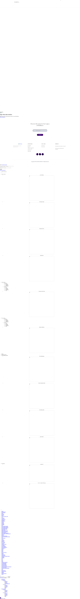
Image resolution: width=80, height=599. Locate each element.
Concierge (3, 463)
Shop (2, 560)
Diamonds (3, 520)
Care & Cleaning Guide (5, 516)
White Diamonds (4, 571)
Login (1, 169)
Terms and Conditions (4, 562)
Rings (2, 549)
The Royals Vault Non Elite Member (6, 566)
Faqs (2, 525)
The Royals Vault (4, 354)
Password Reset (4, 546)
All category (3, 579)
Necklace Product (4, 544)
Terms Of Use (43, 145)
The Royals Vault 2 (4, 565)
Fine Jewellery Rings (4, 528)
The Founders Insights (5, 355)
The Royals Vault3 (4, 567)
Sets (6, 290)
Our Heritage (29, 145)
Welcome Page (4, 570)
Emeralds (3, 524)
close (4, 598)
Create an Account (4, 164)
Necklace (3, 543)
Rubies (3, 553)
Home (2, 511)
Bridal (2, 353)
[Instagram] (43, 154)
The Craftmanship (4, 563)
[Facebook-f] (37, 154)
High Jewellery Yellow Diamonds (6, 533)
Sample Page (3, 554)
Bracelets (6, 585)
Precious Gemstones (4, 547)
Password (1, 167)
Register (3, 548)
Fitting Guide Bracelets (5, 530)
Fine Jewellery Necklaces (5, 527)
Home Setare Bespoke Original (6, 536)
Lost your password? (3, 170)
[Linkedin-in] (40, 154)
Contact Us (29, 146)
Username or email (2, 166)
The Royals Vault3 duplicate (5, 568)
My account (3, 542)
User (2, 569)
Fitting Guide (29, 151)
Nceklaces (6, 586)
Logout (3, 539)
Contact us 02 (3, 519)
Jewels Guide (29, 150)
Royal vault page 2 (4, 552)
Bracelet (3, 514)
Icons (2, 537)
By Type (4, 584)
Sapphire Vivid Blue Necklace (6, 556)
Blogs (2, 513)
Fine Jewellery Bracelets (5, 526)
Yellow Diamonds (4, 573)
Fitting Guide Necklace (5, 531)
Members (3, 541)
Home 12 (3, 534)
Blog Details (3, 512)
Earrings (3, 521)
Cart (2, 517)
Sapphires (7, 321)
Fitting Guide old (4, 532)
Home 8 (3, 535)
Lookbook (3, 540)
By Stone (4, 580)
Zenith (2, 574)
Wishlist (3, 572)
